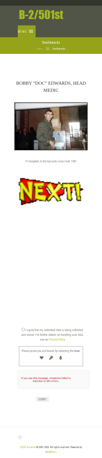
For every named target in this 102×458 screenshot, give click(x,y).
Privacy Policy (57, 339)
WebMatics (50, 451)
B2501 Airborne (28, 447)
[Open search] (79, 26)
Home (40, 48)
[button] (22, 31)
